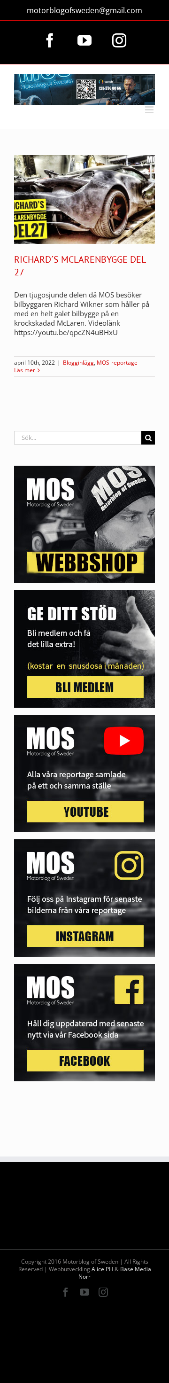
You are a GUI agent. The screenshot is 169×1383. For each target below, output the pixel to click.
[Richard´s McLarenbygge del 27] (84, 199)
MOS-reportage (117, 363)
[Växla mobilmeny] (150, 110)
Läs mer (24, 370)
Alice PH (102, 1269)
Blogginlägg (78, 363)
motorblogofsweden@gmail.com (84, 10)
